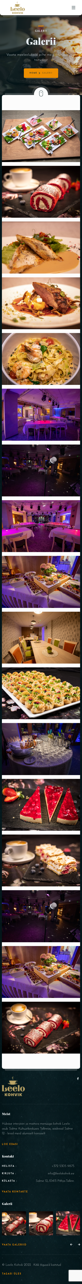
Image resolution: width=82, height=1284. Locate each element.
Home (33, 73)
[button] (71, 1245)
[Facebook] (78, 1079)
